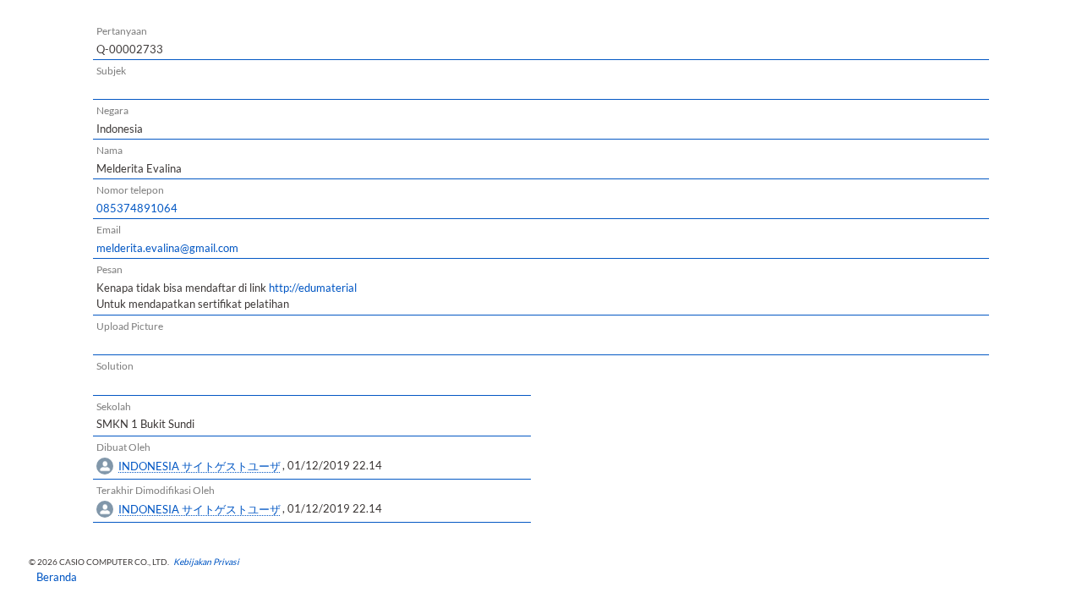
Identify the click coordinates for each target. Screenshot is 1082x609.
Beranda (51, 577)
